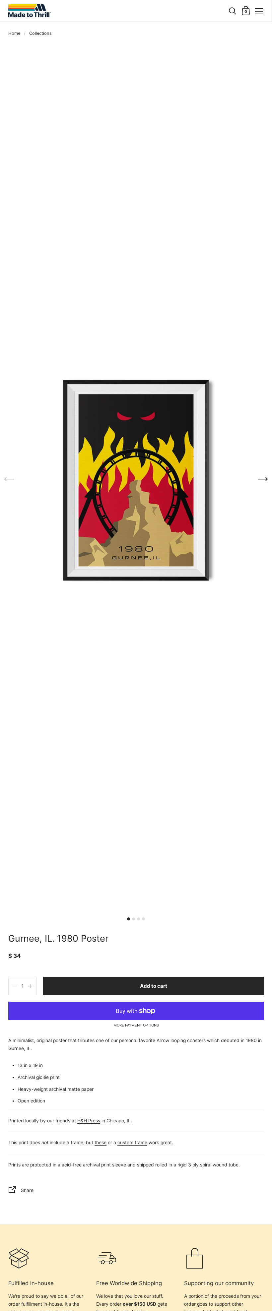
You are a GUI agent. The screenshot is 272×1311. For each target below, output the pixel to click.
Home (14, 33)
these (100, 1142)
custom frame (132, 1142)
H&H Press (88, 1120)
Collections (40, 33)
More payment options (136, 1026)
